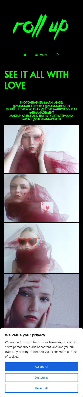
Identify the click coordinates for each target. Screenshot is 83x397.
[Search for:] (58, 55)
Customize (41, 377)
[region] (41, 362)
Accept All (41, 366)
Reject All (41, 388)
